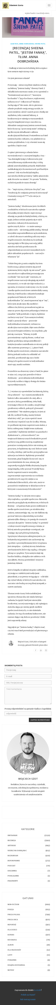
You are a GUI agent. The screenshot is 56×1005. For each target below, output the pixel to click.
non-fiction (13, 904)
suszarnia (12, 871)
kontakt (37, 990)
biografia (12, 940)
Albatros (14, 44)
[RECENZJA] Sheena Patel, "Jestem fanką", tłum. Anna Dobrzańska (28, 54)
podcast (11, 866)
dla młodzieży (14, 950)
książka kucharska (16, 965)
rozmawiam (13, 856)
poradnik (12, 960)
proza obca (43, 645)
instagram (12, 835)
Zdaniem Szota (16, 5)
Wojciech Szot (23, 642)
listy (10, 955)
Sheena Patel (40, 44)
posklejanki (13, 876)
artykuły (12, 845)
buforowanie (14, 861)
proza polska (14, 914)
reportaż (12, 925)
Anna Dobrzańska (26, 44)
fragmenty (13, 881)
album (11, 945)
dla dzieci (12, 930)
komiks (11, 935)
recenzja (21, 645)
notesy (11, 970)
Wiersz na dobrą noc (17, 851)
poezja (11, 909)
